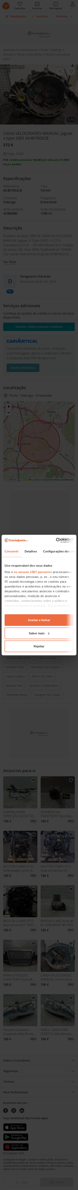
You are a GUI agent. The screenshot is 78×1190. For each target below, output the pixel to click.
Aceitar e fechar (39, 620)
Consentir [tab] (12, 551)
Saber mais (37, 633)
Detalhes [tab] (31, 551)
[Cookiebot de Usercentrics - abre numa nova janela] (56, 540)
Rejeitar (39, 646)
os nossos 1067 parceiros (33, 571)
